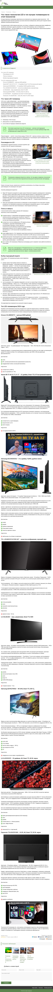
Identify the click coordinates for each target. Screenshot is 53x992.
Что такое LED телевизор (7, 72)
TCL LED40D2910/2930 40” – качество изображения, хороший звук (20, 88)
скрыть (13, 68)
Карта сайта (34, 987)
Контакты (41, 987)
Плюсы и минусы (7, 76)
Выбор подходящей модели (10, 78)
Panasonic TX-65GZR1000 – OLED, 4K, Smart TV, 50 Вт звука (18, 95)
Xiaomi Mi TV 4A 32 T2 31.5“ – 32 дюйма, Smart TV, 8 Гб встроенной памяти (22, 84)
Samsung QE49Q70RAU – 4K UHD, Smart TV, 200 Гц (16, 91)
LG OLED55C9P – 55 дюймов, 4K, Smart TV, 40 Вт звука (17, 93)
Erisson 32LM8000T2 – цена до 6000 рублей (14, 82)
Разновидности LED (8, 74)
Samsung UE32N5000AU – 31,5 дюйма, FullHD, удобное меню (19, 86)
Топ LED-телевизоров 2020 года (9, 80)
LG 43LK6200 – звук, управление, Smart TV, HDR (15, 90)
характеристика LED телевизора (22, 128)
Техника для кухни (48, 987)
